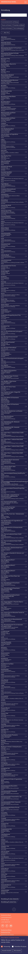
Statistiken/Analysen (20, 946)
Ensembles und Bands (19, 25)
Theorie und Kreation (7, 25)
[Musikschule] (8, 2)
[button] (14, 909)
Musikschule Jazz (5, 932)
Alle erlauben (17, 950)
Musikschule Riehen (6, 930)
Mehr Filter (6, 32)
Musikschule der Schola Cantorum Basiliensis (7, 936)
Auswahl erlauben (6, 950)
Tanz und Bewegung (18, 28)
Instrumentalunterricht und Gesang (10, 22)
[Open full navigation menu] (25, 2)
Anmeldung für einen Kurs (9, 902)
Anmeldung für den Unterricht (10, 899)
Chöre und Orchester (7, 28)
